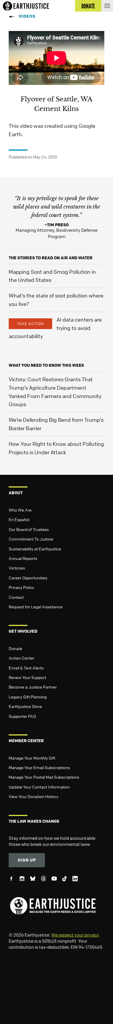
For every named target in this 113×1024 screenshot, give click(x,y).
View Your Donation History (33, 796)
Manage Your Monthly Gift (32, 757)
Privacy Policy (21, 587)
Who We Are (20, 509)
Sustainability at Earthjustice (35, 548)
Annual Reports (23, 558)
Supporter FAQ (22, 716)
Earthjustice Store (25, 706)
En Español (19, 519)
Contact (16, 597)
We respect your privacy (75, 935)
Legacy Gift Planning (28, 696)
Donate (15, 648)
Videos (27, 16)
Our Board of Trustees (29, 529)
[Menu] (107, 6)
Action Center (21, 657)
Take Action (30, 323)
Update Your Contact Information (39, 786)
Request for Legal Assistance (36, 606)
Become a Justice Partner (33, 686)
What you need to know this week (46, 365)
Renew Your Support (27, 677)
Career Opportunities (28, 577)
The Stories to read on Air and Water (50, 257)
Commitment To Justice (31, 538)
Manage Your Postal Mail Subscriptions (44, 777)
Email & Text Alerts (26, 667)
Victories (17, 567)
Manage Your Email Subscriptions (39, 767)
